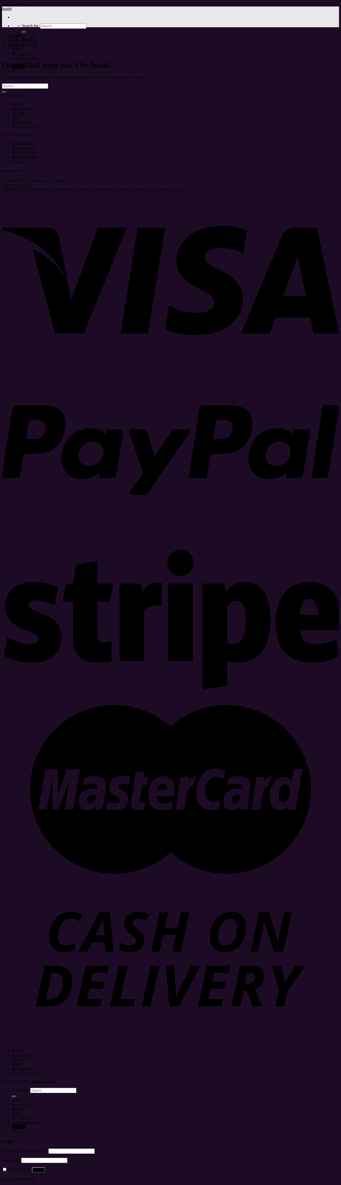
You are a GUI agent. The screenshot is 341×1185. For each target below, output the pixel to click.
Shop (16, 117)
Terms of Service (25, 157)
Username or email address (24, 1151)
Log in (38, 1170)
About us (19, 161)
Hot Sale (19, 113)
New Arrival (22, 108)
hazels (7, 8)
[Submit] (4, 92)
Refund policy (23, 148)
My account (21, 122)
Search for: (30, 26)
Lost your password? (18, 1179)
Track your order (25, 58)
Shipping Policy (24, 143)
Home (17, 104)
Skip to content (14, 4)
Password (11, 1160)
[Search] (14, 1096)
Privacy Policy (23, 152)
